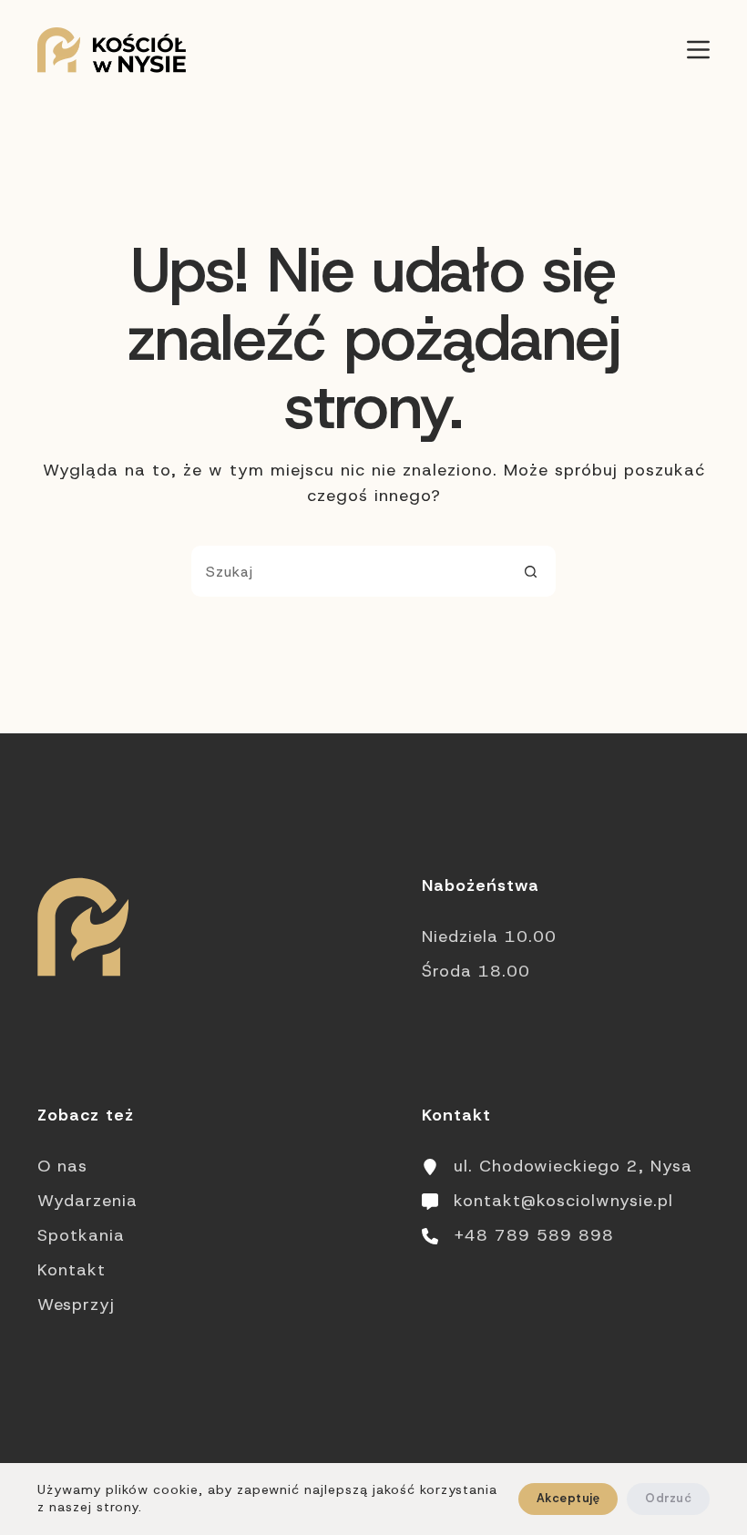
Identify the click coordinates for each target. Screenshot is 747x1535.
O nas (62, 1166)
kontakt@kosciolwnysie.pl (563, 1201)
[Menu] (698, 49)
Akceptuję (568, 1498)
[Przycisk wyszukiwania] (530, 571)
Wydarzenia (87, 1201)
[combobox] (349, 571)
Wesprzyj (76, 1304)
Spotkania (81, 1235)
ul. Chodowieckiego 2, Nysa (573, 1166)
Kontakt (71, 1270)
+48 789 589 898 (534, 1235)
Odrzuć (668, 1498)
